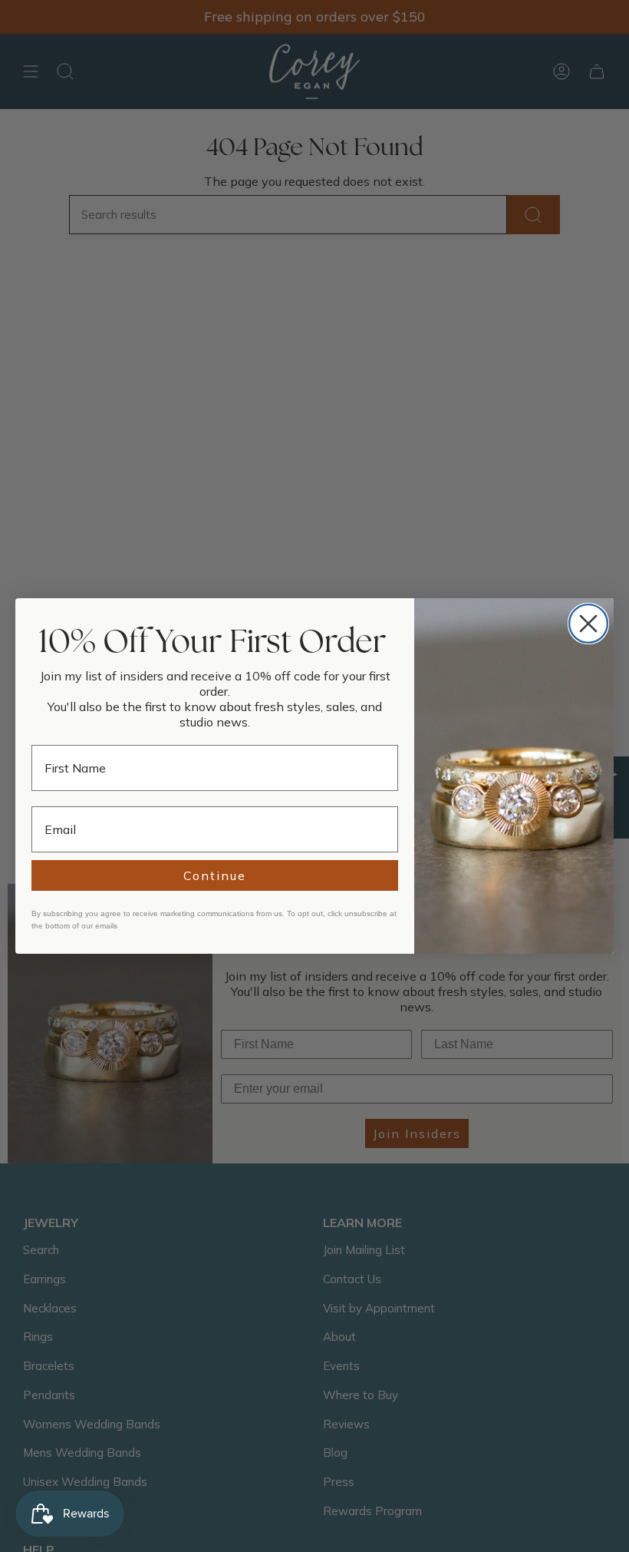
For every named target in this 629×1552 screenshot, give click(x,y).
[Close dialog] (588, 623)
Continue (214, 875)
